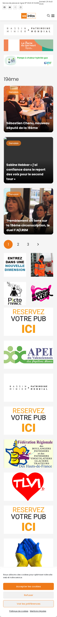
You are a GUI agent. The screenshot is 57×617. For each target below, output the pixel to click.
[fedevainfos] (28, 453)
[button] (48, 15)
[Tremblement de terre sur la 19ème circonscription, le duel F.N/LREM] (28, 211)
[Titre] (4, 7)
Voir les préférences (28, 603)
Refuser (28, 595)
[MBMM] (28, 30)
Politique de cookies (18, 611)
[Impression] (28, 355)
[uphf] (15, 265)
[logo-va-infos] (28, 16)
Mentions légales (38, 611)
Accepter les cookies (28, 586)
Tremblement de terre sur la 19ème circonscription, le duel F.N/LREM (28, 225)
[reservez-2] (28, 420)
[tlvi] (28, 486)
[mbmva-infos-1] (28, 388)
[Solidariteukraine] (28, 553)
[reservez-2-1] (28, 322)
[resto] (42, 293)
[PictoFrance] (15, 293)
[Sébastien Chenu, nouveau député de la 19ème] (28, 109)
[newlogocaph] (28, 45)
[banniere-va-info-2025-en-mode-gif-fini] (28, 60)
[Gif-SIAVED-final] (42, 265)
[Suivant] (37, 244)
